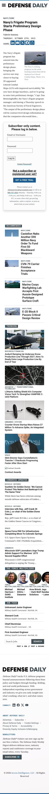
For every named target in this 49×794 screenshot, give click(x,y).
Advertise (7, 720)
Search (37, 641)
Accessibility (26, 726)
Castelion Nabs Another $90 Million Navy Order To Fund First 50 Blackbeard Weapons (30, 243)
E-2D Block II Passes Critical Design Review (31, 315)
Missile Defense (13, 484)
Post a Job (22, 646)
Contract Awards (13, 472)
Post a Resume (37, 646)
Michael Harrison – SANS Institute (10, 593)
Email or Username (16, 135)
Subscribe (19, 720)
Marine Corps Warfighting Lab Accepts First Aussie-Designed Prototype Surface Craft (32, 292)
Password (11, 146)
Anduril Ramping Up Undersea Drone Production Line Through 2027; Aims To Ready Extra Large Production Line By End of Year (24, 358)
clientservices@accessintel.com (20, 190)
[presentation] (11, 578)
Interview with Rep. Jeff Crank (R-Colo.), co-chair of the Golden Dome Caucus (22, 511)
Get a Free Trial (24, 180)
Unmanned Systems (13, 422)
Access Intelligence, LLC (22, 773)
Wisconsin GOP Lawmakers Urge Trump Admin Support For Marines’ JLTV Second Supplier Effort (24, 553)
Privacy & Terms (10, 726)
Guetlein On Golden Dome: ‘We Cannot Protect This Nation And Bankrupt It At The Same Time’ (23, 489)
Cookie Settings (31, 723)
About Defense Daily (12, 723)
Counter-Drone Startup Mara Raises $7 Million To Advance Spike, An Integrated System (24, 427)
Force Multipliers (11, 586)
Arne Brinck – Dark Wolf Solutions (35, 592)
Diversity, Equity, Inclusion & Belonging (20, 729)
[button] (4, 5)
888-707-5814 (13, 193)
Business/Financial (14, 351)
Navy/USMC (8, 18)
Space (7, 455)
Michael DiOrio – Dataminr (21, 592)
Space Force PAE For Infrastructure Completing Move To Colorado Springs (23, 532)
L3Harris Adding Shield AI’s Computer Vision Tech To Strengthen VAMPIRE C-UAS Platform (24, 394)
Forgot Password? (24, 164)
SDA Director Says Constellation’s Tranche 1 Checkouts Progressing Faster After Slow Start (21, 460)
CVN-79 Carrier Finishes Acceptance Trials (30, 268)
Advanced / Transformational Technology (19, 388)
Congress (9, 548)
